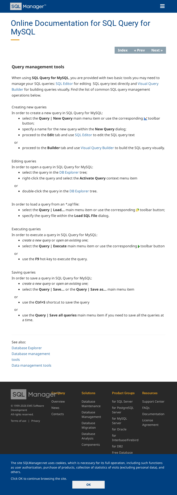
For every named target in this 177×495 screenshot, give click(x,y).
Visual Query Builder (97, 147)
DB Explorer (69, 172)
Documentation (153, 414)
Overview (58, 401)
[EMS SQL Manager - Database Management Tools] (28, 6)
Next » (157, 50)
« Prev (139, 50)
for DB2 (117, 446)
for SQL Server (122, 401)
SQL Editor (64, 83)
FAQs (146, 408)
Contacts (57, 414)
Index (123, 50)
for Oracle (119, 429)
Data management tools (31, 365)
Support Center (153, 401)
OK (88, 485)
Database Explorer (27, 348)
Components (91, 444)
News (55, 408)
